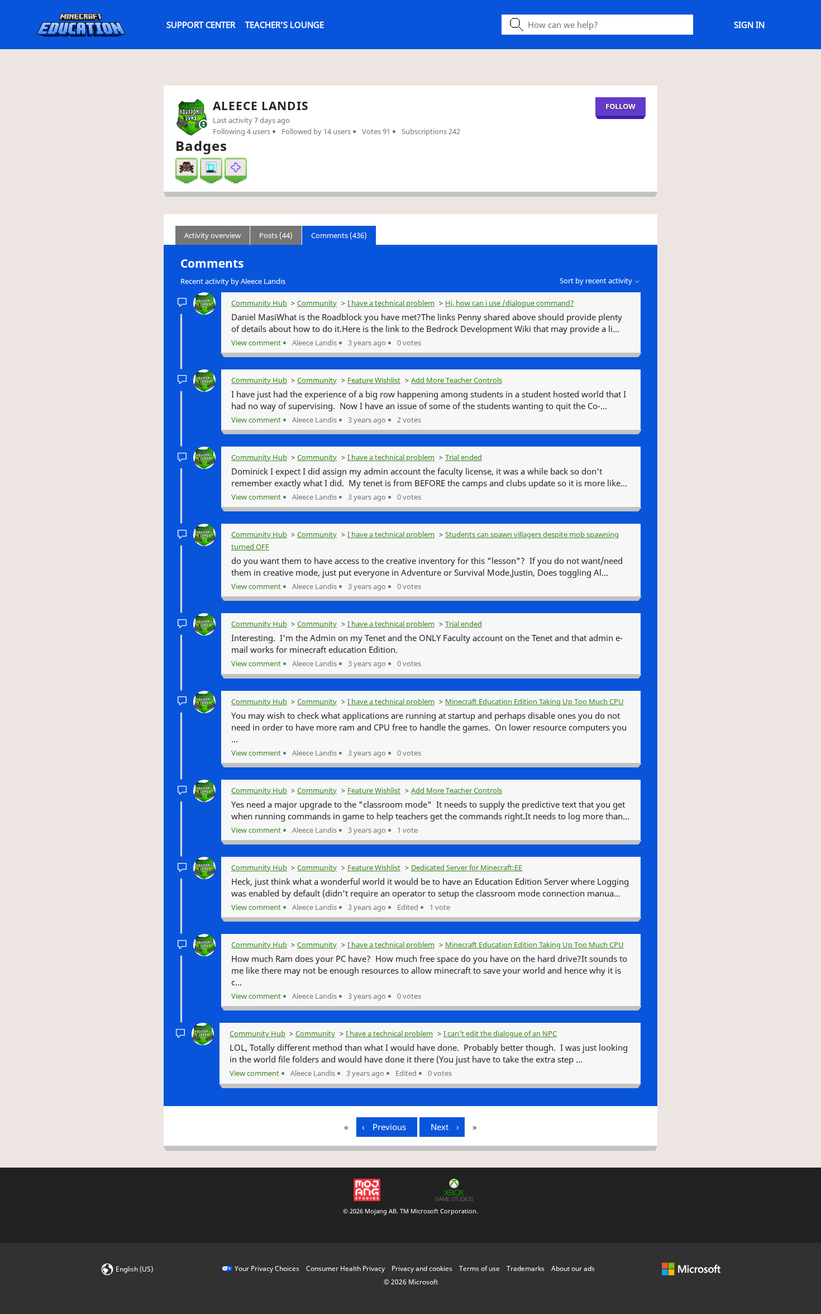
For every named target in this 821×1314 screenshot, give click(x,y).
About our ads (573, 1268)
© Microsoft (411, 1282)
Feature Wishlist (373, 380)
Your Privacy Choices (267, 1268)
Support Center (200, 24)
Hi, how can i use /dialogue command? (509, 303)
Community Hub (259, 303)
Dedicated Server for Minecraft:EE (466, 867)
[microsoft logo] (691, 1268)
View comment (256, 343)
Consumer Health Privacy (345, 1268)
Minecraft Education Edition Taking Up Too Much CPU (534, 701)
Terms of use (479, 1268)
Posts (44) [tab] (276, 235)
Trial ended (463, 457)
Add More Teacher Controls (456, 380)
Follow (620, 106)
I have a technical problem (391, 303)
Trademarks (526, 1268)
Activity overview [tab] (212, 235)
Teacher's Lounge (284, 24)
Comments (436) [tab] (339, 235)
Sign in (749, 24)
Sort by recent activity (597, 281)
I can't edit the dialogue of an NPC (500, 1033)
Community (317, 303)
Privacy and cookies (422, 1268)
